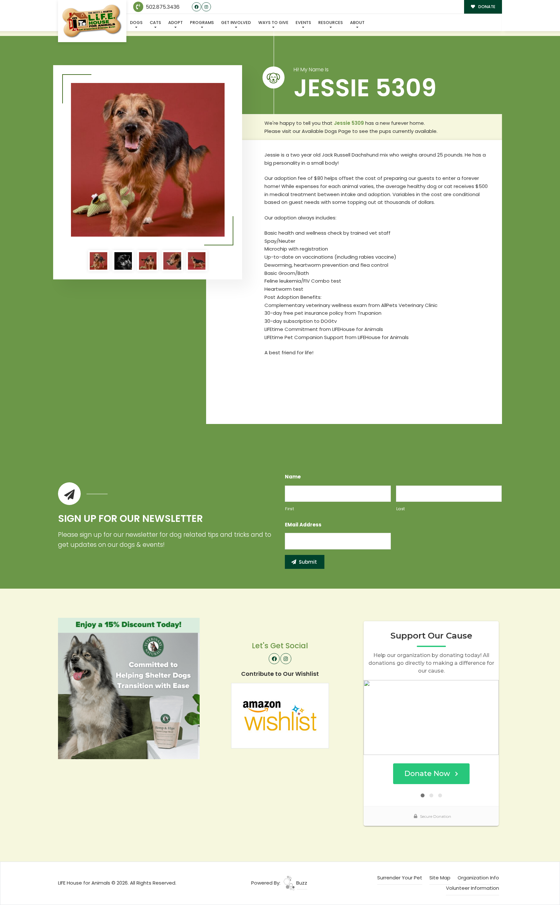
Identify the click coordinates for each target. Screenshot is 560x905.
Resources (330, 22)
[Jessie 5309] (147, 159)
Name (293, 477)
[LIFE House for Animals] (92, 21)
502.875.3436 (162, 7)
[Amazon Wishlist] (280, 715)
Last (400, 508)
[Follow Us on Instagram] (206, 7)
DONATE (486, 6)
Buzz (301, 882)
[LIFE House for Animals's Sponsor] (129, 688)
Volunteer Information (472, 888)
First (289, 508)
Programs (202, 22)
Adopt (175, 22)
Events (303, 22)
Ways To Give (273, 22)
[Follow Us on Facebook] (196, 7)
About (357, 22)
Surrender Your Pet (399, 877)
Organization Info (478, 877)
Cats (155, 22)
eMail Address (303, 525)
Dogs (136, 22)
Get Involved (236, 22)
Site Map (439, 877)
